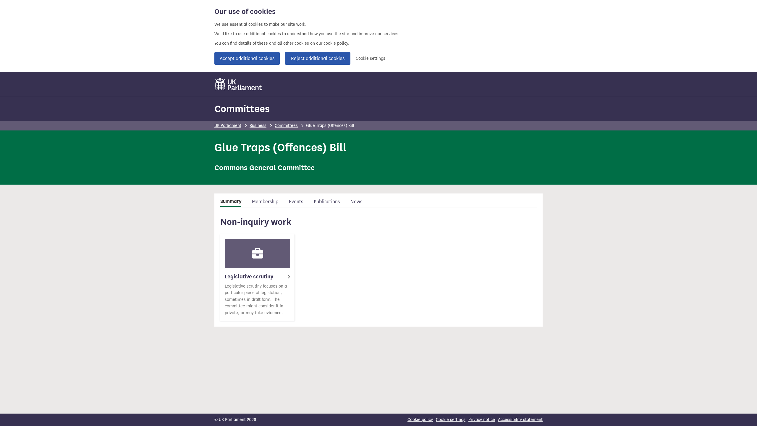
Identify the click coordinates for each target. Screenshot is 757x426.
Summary (230, 201)
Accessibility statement (520, 419)
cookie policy (335, 43)
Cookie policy (420, 419)
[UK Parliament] (238, 84)
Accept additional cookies (247, 58)
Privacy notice (481, 419)
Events (296, 201)
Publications (327, 201)
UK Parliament (227, 125)
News (356, 201)
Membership (265, 201)
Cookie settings (370, 58)
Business (258, 125)
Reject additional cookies (317, 58)
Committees (242, 109)
